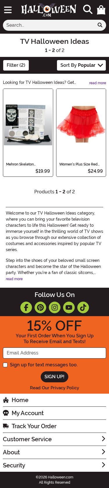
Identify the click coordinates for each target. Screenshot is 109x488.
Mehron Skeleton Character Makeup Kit (24, 164)
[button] (101, 10)
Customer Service (27, 439)
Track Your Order (34, 426)
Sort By (77, 65)
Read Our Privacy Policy (54, 387)
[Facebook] (26, 307)
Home (20, 400)
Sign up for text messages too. (44, 365)
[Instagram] (54, 307)
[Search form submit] (100, 25)
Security (14, 465)
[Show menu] (8, 9)
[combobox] (48, 25)
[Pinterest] (40, 307)
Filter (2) (16, 65)
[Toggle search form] (88, 10)
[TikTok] (83, 307)
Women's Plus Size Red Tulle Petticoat (78, 164)
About (11, 452)
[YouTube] (69, 307)
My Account (28, 413)
